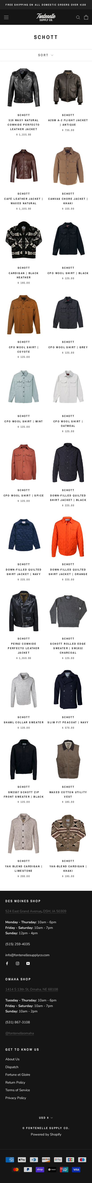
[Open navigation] (6, 17)
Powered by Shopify (46, 1134)
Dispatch (12, 1067)
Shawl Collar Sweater (24, 722)
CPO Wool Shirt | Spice (24, 495)
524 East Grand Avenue (23, 911)
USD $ (44, 1118)
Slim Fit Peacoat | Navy (68, 722)
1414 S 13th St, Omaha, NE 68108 (31, 989)
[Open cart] (86, 17)
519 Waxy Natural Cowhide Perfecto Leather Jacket (24, 124)
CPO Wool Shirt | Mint (23, 421)
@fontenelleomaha (19, 1033)
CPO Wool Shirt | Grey (68, 347)
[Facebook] (7, 963)
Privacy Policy (15, 1098)
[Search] (78, 17)
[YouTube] (28, 963)
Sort (44, 55)
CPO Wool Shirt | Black (68, 273)
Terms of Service (17, 1090)
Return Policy (15, 1082)
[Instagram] (17, 963)
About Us (12, 1059)
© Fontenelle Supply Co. (46, 1128)
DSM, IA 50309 (54, 911)
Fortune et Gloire (17, 1074)
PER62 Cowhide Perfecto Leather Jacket (24, 648)
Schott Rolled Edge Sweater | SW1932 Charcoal (68, 648)
